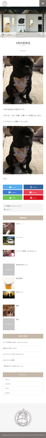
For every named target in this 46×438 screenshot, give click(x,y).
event (7, 379)
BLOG (8, 209)
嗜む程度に (19, 278)
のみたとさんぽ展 (8, 360)
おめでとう (19, 292)
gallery (7, 393)
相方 (17, 319)
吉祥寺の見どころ (21, 265)
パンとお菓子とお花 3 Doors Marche (15, 342)
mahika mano (16, 206)
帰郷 (17, 306)
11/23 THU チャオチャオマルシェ (13, 354)
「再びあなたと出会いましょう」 (13, 366)
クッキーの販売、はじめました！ (26, 251)
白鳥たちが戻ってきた (10, 348)
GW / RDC (19, 237)
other (7, 388)
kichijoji (7, 384)
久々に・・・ (20, 224)
